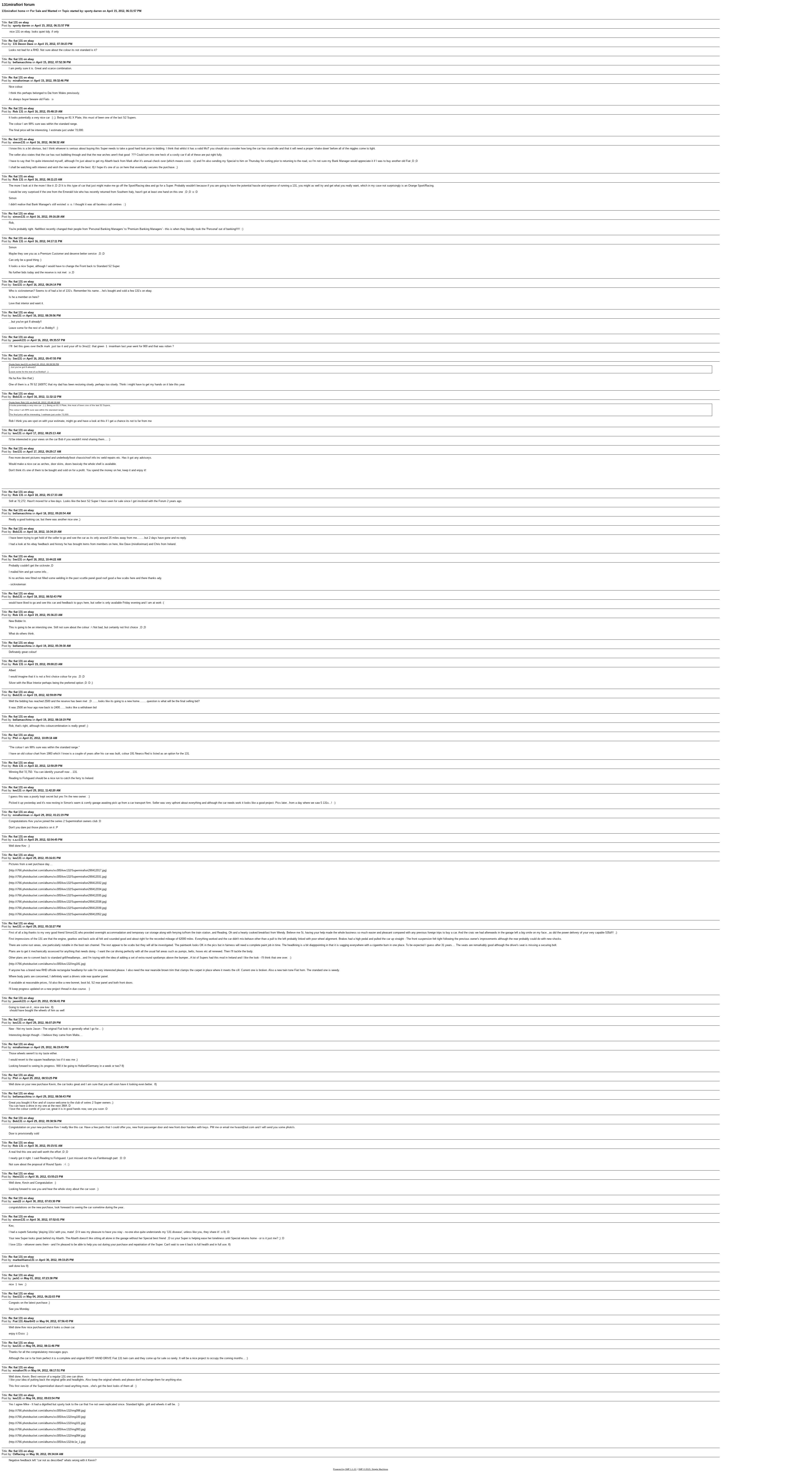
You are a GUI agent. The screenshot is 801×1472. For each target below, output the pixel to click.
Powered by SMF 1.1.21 (344, 1469)
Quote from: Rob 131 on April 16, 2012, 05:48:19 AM (34, 402)
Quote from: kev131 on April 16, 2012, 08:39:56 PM (34, 364)
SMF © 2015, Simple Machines (373, 1469)
